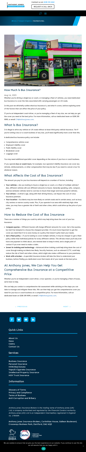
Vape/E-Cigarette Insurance (22, 369)
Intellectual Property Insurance (24, 372)
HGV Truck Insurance (19, 375)
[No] (83, 446)
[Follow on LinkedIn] (33, 319)
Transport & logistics (25, 21)
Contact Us (14, 346)
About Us (13, 338)
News (11, 341)
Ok (44, 449)
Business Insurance (18, 361)
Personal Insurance (18, 364)
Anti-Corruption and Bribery (22, 398)
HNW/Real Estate (17, 367)
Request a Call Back (43, 7)
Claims (12, 344)
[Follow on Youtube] (26, 319)
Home (15, 21)
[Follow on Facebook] (12, 319)
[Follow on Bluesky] (19, 319)
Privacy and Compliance (20, 392)
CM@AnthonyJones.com (24, 119)
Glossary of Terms (17, 390)
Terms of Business (17, 395)
